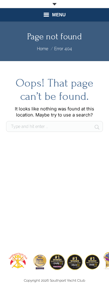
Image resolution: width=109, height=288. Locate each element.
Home (42, 48)
